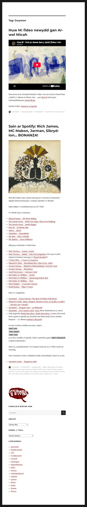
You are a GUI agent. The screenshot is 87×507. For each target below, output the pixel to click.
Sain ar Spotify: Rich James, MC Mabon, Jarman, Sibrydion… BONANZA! (34, 130)
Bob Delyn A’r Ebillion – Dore (21, 281)
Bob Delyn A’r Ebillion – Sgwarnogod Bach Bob (28, 278)
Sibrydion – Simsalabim (19, 233)
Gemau (14, 471)
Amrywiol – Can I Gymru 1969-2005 (24, 311)
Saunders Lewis (17, 374)
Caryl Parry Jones (14, 369)
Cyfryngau (15, 462)
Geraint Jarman (52, 369)
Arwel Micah (30, 100)
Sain (10, 374)
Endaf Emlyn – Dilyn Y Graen (21, 287)
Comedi (14, 459)
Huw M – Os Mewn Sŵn (19, 227)
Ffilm (13, 468)
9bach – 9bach (15, 230)
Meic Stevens (43, 371)
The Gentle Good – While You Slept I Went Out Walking (32, 221)
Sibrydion (27, 374)
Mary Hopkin (25, 371)
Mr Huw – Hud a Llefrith (19, 236)
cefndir (24, 305)
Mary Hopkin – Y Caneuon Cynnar (23, 284)
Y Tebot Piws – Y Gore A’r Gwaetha (23, 260)
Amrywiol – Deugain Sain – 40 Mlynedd (25, 308)
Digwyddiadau (17, 465)
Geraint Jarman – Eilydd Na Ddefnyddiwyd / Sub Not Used (33, 266)
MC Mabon (34, 371)
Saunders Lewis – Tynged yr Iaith (23, 362)
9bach (45, 367)
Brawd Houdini (40, 257)
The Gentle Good (37, 374)
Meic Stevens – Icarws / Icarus (21, 251)
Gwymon (58, 112)
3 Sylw (56, 374)
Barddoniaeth (16, 450)
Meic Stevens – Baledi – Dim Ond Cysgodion (27, 254)
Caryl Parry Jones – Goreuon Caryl (23, 272)
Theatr (13, 491)
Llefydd (14, 477)
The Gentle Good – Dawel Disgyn (22, 224)
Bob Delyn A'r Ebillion (55, 367)
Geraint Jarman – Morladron (21, 269)
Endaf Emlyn (41, 369)
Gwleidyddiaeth (17, 474)
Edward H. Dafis (30, 369)
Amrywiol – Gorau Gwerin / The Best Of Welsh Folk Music (33, 299)
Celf (12, 453)
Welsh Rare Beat (27, 313)
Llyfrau (14, 479)
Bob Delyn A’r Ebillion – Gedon (22, 275)
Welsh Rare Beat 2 (43, 313)
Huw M (44, 97)
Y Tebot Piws (47, 374)
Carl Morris (15, 112)
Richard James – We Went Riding (22, 219)
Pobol (13, 482)
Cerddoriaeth (39, 112)
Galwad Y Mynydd (33, 319)
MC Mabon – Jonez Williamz (21, 239)
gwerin (60, 369)
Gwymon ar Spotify (29, 106)
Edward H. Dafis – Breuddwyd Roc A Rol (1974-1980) (31, 263)
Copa (23, 369)
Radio (13, 485)
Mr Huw (51, 371)
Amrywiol (15, 447)
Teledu (13, 488)
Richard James (59, 371)
